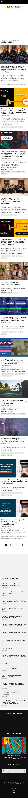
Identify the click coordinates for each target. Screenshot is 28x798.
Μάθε (7, 127)
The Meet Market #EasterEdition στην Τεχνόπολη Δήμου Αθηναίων (14, 600)
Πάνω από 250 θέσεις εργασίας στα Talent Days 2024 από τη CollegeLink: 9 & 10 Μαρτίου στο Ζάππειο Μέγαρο (13, 111)
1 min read (22, 84)
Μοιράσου (10, 493)
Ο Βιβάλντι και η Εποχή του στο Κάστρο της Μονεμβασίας (13, 584)
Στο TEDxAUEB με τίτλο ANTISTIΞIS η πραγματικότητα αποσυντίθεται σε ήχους (14, 702)
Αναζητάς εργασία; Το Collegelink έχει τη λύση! (11, 283)
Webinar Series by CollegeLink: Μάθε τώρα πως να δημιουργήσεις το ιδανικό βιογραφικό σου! (13, 522)
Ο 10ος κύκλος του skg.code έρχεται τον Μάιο (12, 675)
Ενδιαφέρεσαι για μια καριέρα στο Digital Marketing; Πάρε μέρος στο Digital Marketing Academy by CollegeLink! (13, 361)
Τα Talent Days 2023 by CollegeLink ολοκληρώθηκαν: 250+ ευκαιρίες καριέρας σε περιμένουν (12, 200)
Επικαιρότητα (11, 373)
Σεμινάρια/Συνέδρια (20, 171)
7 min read (9, 455)
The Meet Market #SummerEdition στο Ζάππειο (14, 633)
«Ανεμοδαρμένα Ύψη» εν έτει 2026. (12, 608)
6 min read (15, 292)
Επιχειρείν (8, 84)
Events (2, 84)
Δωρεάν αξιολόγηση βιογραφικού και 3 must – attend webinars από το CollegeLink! (14, 481)
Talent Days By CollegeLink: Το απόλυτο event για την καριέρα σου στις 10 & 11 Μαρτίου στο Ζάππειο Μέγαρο (13, 242)
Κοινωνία (17, 453)
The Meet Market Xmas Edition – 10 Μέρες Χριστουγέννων (13, 616)
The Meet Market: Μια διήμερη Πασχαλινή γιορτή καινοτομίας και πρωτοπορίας (13, 684)
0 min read (3, 334)
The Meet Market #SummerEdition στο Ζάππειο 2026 (14, 592)
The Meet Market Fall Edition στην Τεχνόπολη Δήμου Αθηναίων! (14, 625)
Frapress (3, 72)
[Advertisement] (14, 25)
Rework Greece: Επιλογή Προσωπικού (10, 693)
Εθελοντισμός (4, 536)
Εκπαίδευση (3, 292)
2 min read (20, 127)
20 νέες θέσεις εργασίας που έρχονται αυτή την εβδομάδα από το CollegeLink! (14, 402)
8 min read (23, 413)
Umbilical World (7, 648)
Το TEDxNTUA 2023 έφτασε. (11, 668)
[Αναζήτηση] (26, 2)
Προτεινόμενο (15, 84)
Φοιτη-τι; (10, 292)
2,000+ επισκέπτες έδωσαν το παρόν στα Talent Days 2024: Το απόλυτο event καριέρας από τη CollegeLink (13, 68)
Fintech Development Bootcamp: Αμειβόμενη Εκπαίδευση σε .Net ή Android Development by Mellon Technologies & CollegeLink (14, 154)
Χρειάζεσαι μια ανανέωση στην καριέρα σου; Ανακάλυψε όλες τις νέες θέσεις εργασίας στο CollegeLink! (13, 440)
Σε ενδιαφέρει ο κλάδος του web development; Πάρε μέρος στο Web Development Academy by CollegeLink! (13, 319)
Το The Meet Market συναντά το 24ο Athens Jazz (13, 641)
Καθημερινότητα (11, 413)
